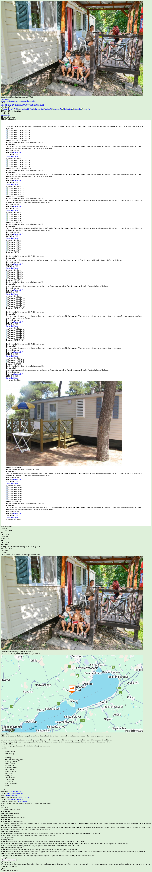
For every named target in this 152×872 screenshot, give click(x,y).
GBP (17, 105)
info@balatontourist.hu (14, 793)
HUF (21, 105)
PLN (31, 105)
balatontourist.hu (11, 795)
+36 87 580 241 (23, 797)
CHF (2, 105)
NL (79, 109)
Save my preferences (9, 860)
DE (60, 109)
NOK (28, 105)
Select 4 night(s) (12, 156)
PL (88, 109)
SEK (39, 105)
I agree (6, 858)
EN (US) (30, 109)
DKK (10, 105)
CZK (6, 105)
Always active (8, 837)
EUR (14, 105)
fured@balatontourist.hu (14, 799)
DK (70, 109)
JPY (24, 105)
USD (43, 105)
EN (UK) (13, 109)
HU (41, 109)
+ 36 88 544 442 (15, 791)
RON (35, 105)
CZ (51, 109)
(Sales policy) (18, 152)
